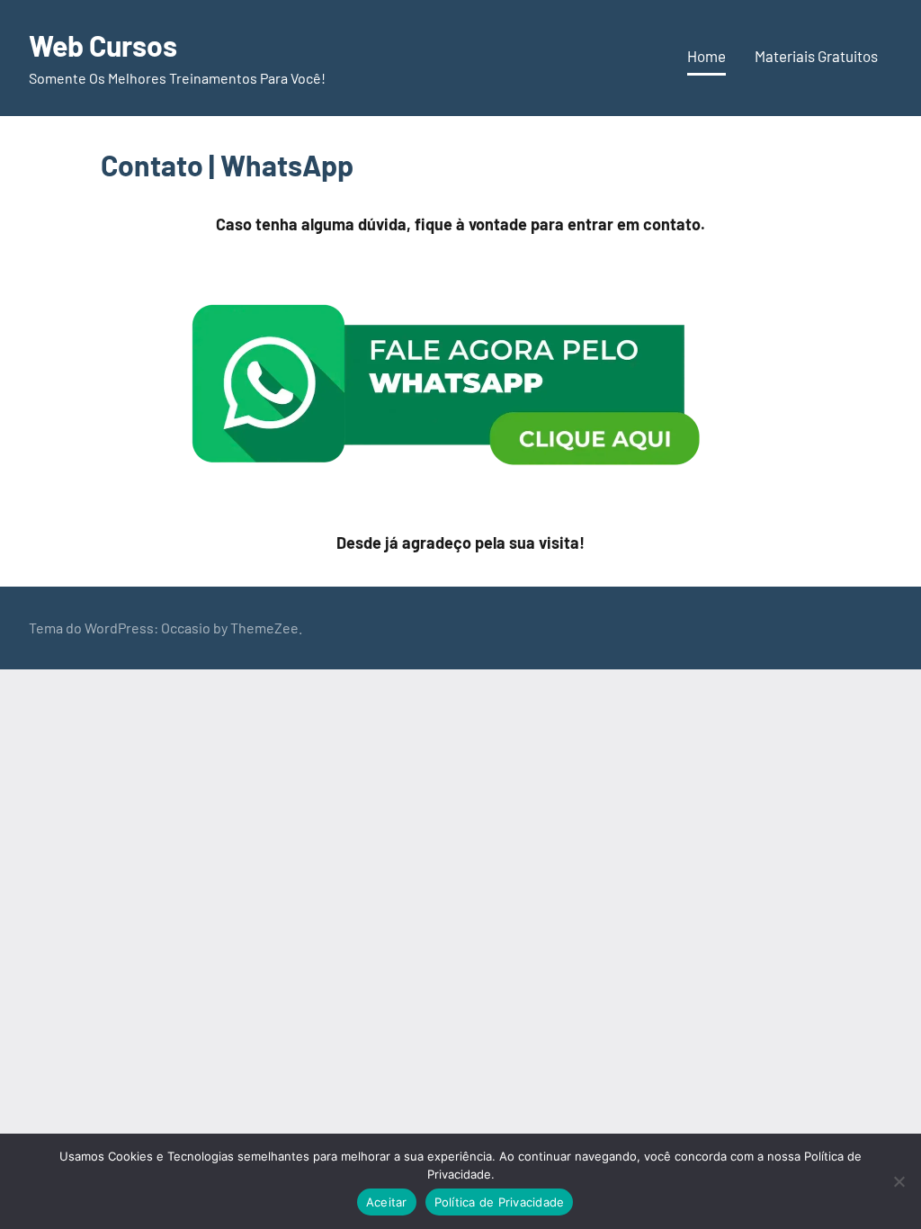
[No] (899, 1181)
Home (706, 56)
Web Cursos (103, 45)
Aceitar (386, 1202)
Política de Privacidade (499, 1202)
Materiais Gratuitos (816, 56)
